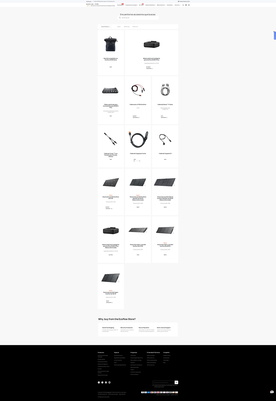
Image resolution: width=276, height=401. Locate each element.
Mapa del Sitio (122, 394)
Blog (164, 362)
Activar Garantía (118, 360)
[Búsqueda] (183, 5)
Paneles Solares (101, 359)
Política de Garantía (151, 362)
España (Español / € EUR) (185, 1)
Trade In (132, 369)
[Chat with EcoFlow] (272, 392)
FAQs (115, 362)
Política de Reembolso (152, 360)
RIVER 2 (119, 26)
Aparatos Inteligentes (103, 364)
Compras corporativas (136, 372)
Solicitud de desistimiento (120, 365)
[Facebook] (99, 382)
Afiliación (133, 362)
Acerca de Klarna (134, 374)
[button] (275, 36)
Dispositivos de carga (102, 375)
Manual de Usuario (118, 355)
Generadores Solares (102, 361)
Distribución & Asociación (136, 365)
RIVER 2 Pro (135, 26)
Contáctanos (166, 357)
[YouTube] (109, 382)
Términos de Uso (150, 365)
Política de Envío (150, 357)
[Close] (274, 31)
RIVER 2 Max (127, 26)
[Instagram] (106, 382)
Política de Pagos (151, 355)
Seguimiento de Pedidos (119, 357)
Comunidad (166, 360)
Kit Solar (100, 368)
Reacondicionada (135, 367)
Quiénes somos (166, 355)
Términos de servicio (102, 394)
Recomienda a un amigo (136, 360)
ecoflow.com (88, 1)
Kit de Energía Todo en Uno (137, 357)
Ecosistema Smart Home (103, 366)
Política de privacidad (113, 394)
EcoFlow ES (108, 392)
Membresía (133, 355)
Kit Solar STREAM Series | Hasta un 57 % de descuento (104, 1)
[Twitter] (102, 382)
